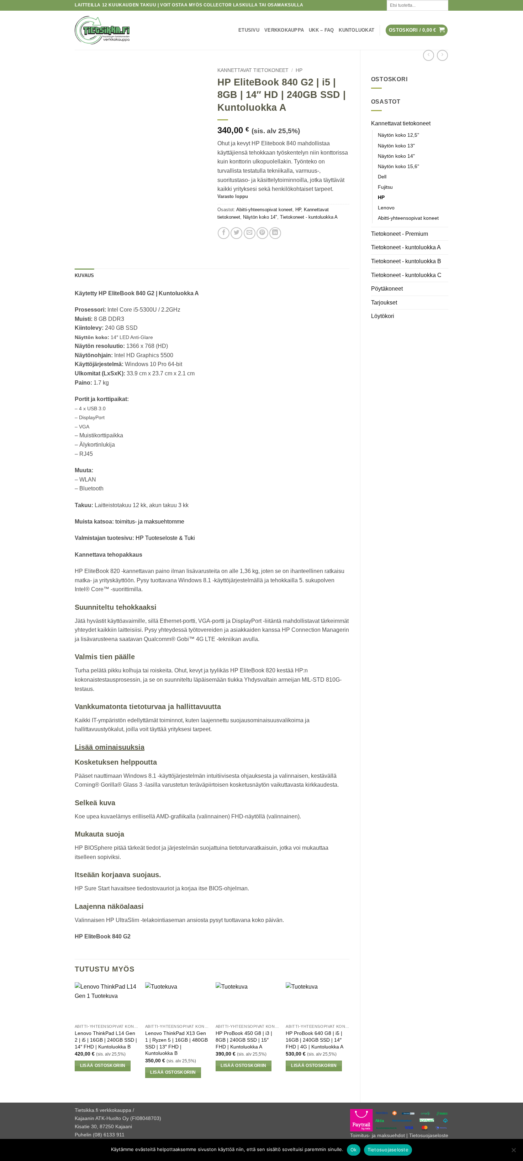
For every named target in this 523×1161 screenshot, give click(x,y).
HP (381, 197)
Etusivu (248, 30)
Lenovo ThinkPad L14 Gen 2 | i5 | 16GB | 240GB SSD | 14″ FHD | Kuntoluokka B (106, 1039)
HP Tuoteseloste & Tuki (165, 538)
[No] (513, 1152)
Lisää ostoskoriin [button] (103, 1065)
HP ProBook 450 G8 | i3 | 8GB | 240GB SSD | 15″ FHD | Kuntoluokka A (244, 1039)
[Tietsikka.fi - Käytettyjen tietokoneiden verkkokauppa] (137, 30)
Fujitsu (385, 187)
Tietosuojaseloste (428, 1135)
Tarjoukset (384, 303)
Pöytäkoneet (387, 289)
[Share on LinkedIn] (275, 233)
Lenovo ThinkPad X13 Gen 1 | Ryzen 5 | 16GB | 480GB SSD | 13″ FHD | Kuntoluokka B (176, 1043)
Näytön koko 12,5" (398, 135)
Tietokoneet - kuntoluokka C (406, 275)
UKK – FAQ (321, 30)
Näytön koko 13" (396, 146)
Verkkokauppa (284, 30)
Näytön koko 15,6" (398, 166)
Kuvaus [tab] (84, 275)
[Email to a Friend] (249, 233)
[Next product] (428, 55)
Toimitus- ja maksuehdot (377, 1135)
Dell (382, 176)
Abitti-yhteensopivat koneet (408, 218)
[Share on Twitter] (236, 233)
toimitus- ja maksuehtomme (149, 522)
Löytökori (382, 316)
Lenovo (386, 207)
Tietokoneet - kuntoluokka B (406, 261)
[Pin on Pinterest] (262, 233)
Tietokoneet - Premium (399, 234)
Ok (353, 1149)
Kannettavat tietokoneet (400, 123)
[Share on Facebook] (223, 233)
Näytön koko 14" (396, 156)
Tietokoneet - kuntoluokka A (406, 247)
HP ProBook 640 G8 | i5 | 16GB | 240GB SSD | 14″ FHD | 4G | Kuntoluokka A (314, 1039)
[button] (417, 30)
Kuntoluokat (356, 30)
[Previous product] (442, 55)
